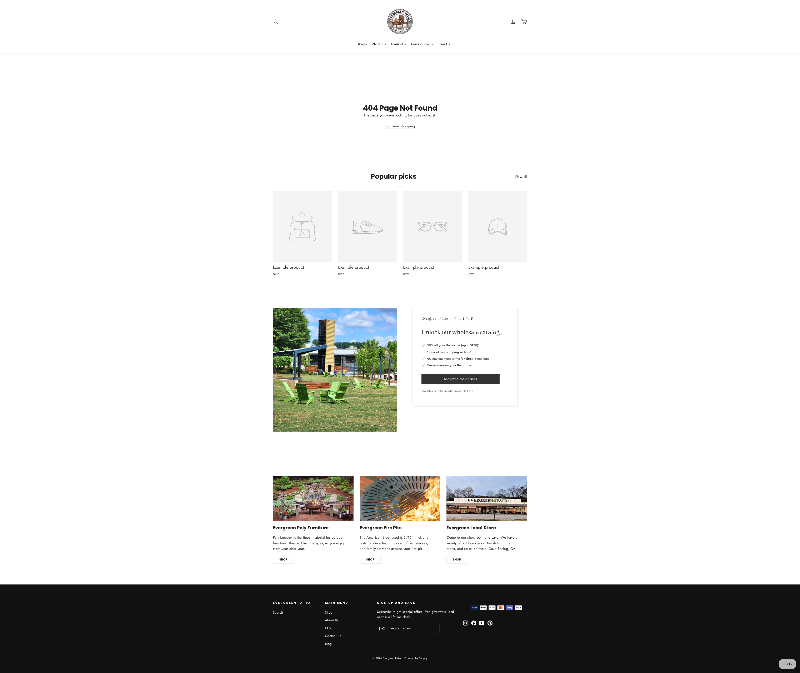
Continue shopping (400, 126)
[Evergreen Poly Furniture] (313, 498)
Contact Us (333, 635)
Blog (328, 643)
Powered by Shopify (416, 658)
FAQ (328, 628)
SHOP (283, 559)
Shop (329, 612)
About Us (331, 620)
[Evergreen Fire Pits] (400, 498)
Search (278, 612)
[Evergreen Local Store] (486, 498)
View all (521, 176)
